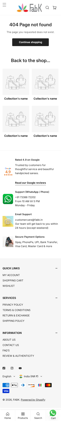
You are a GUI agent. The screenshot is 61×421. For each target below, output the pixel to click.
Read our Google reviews (30, 182)
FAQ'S (6, 350)
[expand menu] (4, 4)
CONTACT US (11, 345)
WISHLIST (9, 285)
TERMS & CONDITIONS (16, 310)
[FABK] (29, 7)
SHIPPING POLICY (13, 320)
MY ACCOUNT (11, 275)
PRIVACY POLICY (13, 304)
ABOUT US (9, 339)
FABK (16, 399)
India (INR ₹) (31, 376)
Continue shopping (30, 42)
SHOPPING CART (13, 280)
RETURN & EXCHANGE (16, 315)
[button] (54, 7)
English (7, 376)
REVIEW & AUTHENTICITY (18, 355)
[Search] (47, 7)
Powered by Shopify (33, 399)
